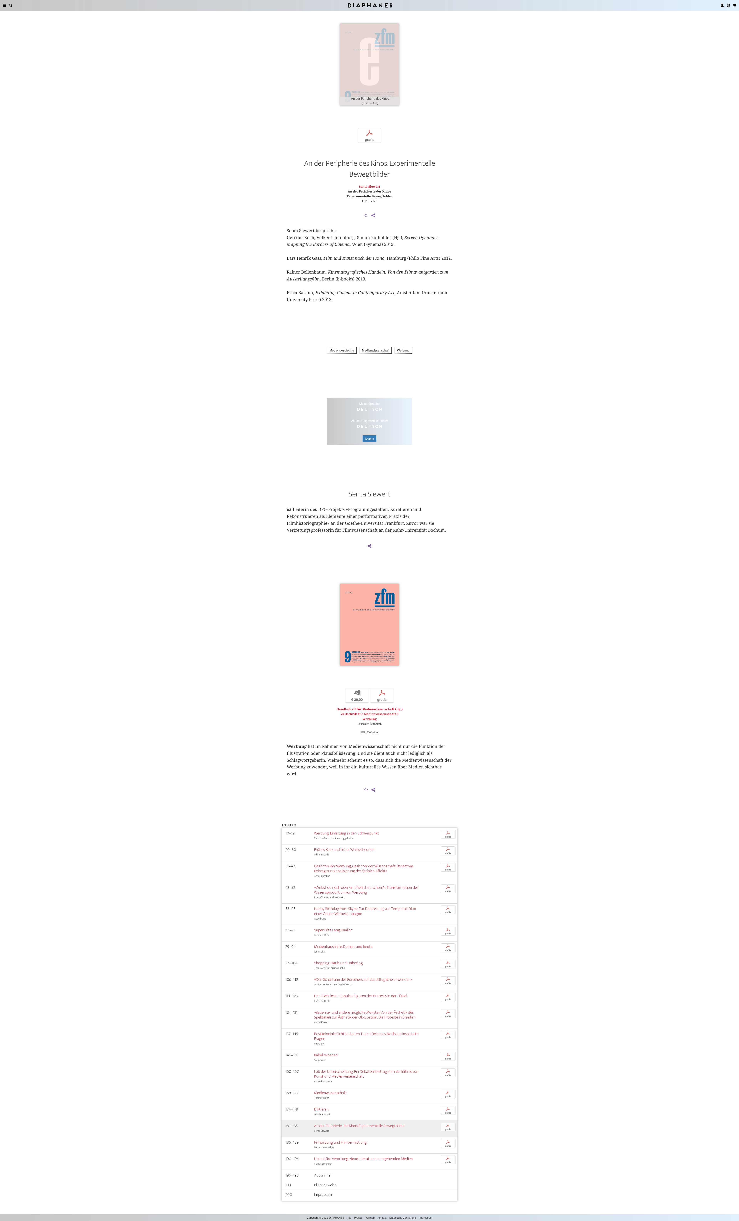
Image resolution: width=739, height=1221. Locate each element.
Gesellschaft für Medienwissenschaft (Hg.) (370, 709)
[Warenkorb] (734, 5)
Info (349, 1217)
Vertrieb (370, 1217)
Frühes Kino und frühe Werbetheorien (344, 849)
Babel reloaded (326, 1055)
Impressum (425, 1217)
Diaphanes (369, 5)
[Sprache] (728, 5)
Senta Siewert (369, 186)
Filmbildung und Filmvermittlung (340, 1142)
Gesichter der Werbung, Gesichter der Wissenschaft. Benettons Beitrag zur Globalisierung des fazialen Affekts (364, 868)
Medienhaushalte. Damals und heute (343, 946)
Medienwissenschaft (330, 1093)
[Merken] (366, 215)
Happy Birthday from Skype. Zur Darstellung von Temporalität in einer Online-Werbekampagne (365, 911)
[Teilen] (373, 215)
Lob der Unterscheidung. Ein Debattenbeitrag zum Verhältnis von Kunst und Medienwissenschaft (366, 1074)
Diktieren (321, 1109)
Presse (358, 1217)
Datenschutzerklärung (402, 1217)
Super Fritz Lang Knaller (333, 930)
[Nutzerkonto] (722, 5)
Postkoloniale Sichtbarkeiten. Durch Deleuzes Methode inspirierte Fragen (366, 1036)
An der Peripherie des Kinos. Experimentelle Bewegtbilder (359, 1125)
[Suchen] (10, 5)
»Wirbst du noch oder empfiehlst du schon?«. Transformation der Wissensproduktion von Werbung (366, 890)
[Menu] (4, 5)
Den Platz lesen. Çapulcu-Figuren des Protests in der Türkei (360, 996)
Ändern (369, 439)
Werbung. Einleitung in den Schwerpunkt (346, 833)
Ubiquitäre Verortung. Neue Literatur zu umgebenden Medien (363, 1158)
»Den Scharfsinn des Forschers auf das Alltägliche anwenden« (363, 979)
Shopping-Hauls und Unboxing (338, 963)
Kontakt (382, 1217)
